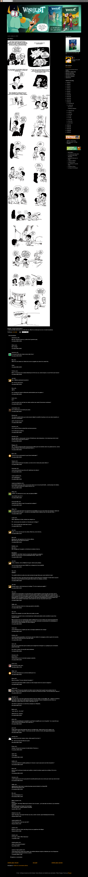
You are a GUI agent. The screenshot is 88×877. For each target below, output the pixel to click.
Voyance (13, 461)
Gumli (13, 398)
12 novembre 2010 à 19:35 (17, 773)
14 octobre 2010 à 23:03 (17, 659)
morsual (13, 736)
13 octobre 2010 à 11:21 (17, 526)
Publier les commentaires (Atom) (21, 865)
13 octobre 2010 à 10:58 (17, 487)
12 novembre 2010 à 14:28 (17, 757)
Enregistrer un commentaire (16, 857)
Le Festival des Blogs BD (73, 154)
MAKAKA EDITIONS (70, 73)
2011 (68, 100)
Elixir (13, 453)
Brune (13, 678)
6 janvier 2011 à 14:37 (16, 809)
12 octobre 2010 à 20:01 (17, 348)
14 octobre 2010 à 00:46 (17, 623)
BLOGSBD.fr (70, 152)
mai (69, 117)
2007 (68, 128)
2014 (68, 94)
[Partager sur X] (25, 332)
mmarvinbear (14, 408)
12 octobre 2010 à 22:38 (17, 374)
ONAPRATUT (68, 77)
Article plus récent (13, 863)
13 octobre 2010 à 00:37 (17, 411)
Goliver (13, 688)
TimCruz (13, 371)
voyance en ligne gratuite (17, 849)
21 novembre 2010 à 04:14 (17, 780)
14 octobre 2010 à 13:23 (17, 631)
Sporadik (14, 697)
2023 (68, 82)
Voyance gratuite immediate (26, 807)
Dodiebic (13, 546)
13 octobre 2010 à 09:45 (17, 441)
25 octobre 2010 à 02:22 (17, 723)
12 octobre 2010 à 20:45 (17, 367)
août (69, 112)
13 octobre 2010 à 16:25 (17, 588)
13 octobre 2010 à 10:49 (17, 464)
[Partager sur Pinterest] (27, 332)
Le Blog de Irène (71, 162)
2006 (68, 130)
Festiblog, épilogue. (72, 108)
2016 (68, 91)
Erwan (13, 746)
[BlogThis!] (24, 332)
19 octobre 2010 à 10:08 (17, 684)
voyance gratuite (15, 475)
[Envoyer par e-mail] (22, 332)
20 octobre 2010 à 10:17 (17, 705)
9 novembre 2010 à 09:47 (17, 749)
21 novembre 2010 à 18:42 (17, 789)
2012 (68, 98)
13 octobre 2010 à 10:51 (17, 471)
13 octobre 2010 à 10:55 (17, 479)
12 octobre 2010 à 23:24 (17, 404)
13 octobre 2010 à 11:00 (17, 497)
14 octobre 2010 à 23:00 (17, 651)
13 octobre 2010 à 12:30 (17, 542)
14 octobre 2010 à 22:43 (17, 640)
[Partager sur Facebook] (26, 332)
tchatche (13, 835)
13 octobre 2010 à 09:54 (17, 457)
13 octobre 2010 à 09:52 (17, 449)
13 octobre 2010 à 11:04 (17, 513)
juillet (69, 114)
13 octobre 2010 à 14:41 (17, 567)
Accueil (35, 863)
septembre (70, 110)
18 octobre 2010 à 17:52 (17, 667)
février (69, 121)
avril (69, 119)
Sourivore (14, 352)
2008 (68, 126)
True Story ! (70, 106)
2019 (68, 86)
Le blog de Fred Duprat (73, 167)
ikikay (13, 491)
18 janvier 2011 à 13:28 (16, 831)
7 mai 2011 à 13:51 (15, 838)
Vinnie (13, 663)
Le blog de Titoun (71, 166)
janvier (69, 122)
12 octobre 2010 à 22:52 (17, 394)
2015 (68, 93)
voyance (13, 827)
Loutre (13, 517)
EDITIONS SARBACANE (71, 71)
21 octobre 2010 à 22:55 (17, 715)
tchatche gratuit (15, 842)
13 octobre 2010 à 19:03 (17, 600)
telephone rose (15, 812)
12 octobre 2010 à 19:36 (17, 341)
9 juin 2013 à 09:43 (16, 845)
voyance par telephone (16, 483)
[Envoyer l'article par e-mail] (20, 332)
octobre (70, 105)
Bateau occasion (15, 800)
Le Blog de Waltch (72, 160)
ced (12, 378)
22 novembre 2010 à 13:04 (17, 796)
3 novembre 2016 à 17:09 (17, 854)
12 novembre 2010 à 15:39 (17, 764)
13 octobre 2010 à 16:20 (17, 580)
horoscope (14, 468)
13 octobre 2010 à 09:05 (17, 422)
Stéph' (13, 671)
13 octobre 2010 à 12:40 (17, 557)
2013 (68, 96)
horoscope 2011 (15, 501)
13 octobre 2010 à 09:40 (17, 432)
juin (69, 115)
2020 (68, 84)
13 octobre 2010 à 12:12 (17, 533)
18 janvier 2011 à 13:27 (16, 816)
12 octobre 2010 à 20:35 (17, 355)
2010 (68, 101)
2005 (68, 132)
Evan (13, 768)
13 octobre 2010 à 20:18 (17, 607)
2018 (68, 87)
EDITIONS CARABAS (70, 76)
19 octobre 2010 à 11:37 (17, 693)
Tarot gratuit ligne (15, 807)
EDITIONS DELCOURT (70, 74)
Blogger (69, 873)
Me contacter (68, 67)
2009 (68, 125)
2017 (68, 89)
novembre (70, 103)
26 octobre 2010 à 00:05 (17, 732)
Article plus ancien (57, 863)
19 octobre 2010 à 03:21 (17, 674)
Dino (13, 388)
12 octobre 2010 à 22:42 (17, 384)
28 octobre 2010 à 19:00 (17, 742)
